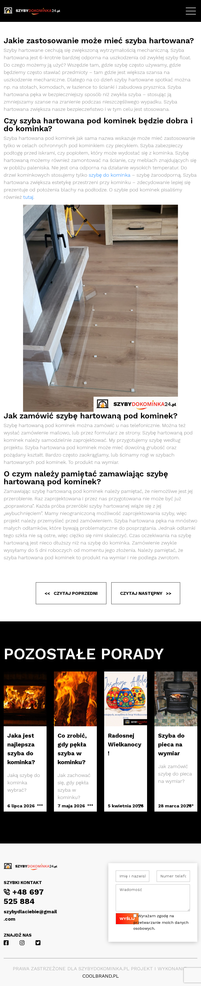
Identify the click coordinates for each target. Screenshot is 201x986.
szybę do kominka (109, 175)
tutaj (28, 197)
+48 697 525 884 (23, 896)
